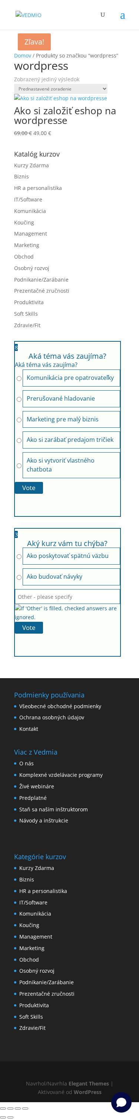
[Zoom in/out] (3, 1108)
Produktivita (29, 302)
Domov (22, 55)
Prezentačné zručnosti (41, 290)
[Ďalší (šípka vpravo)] (10, 1117)
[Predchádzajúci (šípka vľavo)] (3, 1117)
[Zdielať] (18, 1108)
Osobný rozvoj (31, 268)
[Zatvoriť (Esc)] (25, 1108)
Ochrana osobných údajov (51, 717)
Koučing (24, 222)
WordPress (88, 1092)
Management (30, 233)
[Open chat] (121, 1102)
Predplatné (33, 797)
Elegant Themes (89, 1083)
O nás (26, 763)
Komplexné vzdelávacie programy (61, 774)
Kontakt (28, 728)
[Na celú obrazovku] (10, 1108)
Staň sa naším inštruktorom (53, 809)
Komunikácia (30, 210)
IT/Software (28, 199)
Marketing (26, 245)
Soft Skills (26, 313)
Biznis (21, 176)
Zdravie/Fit (27, 325)
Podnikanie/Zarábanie (41, 279)
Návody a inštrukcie (43, 820)
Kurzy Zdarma (31, 165)
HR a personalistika (38, 187)
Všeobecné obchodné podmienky (60, 706)
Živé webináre (36, 786)
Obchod (24, 256)
